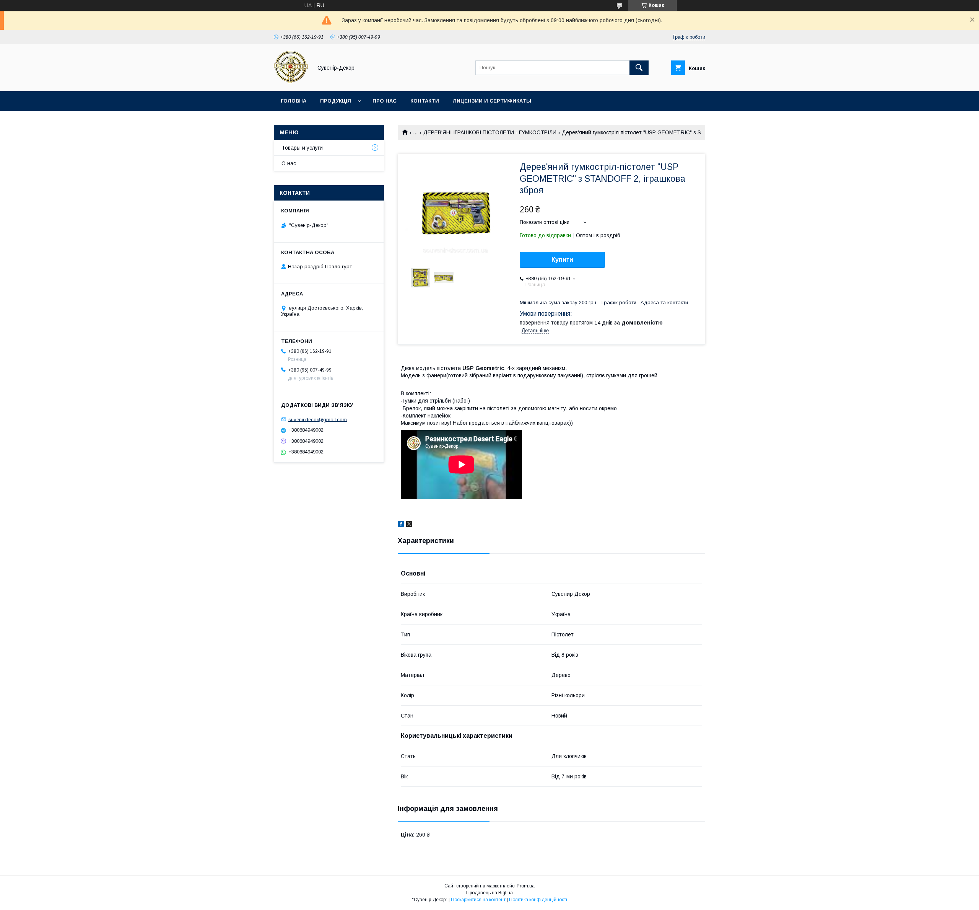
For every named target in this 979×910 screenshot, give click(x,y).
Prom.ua (526, 886)
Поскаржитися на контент (478, 899)
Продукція (335, 101)
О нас (288, 163)
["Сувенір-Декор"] (291, 81)
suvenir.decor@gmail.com (317, 419)
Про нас (384, 101)
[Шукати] (639, 67)
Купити (562, 259)
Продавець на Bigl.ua (489, 892)
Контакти (424, 101)
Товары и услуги (302, 148)
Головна (293, 101)
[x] (409, 525)
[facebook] (401, 525)
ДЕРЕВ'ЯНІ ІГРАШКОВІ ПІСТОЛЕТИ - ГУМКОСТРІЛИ (489, 132)
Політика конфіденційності (538, 899)
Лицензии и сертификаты (492, 101)
